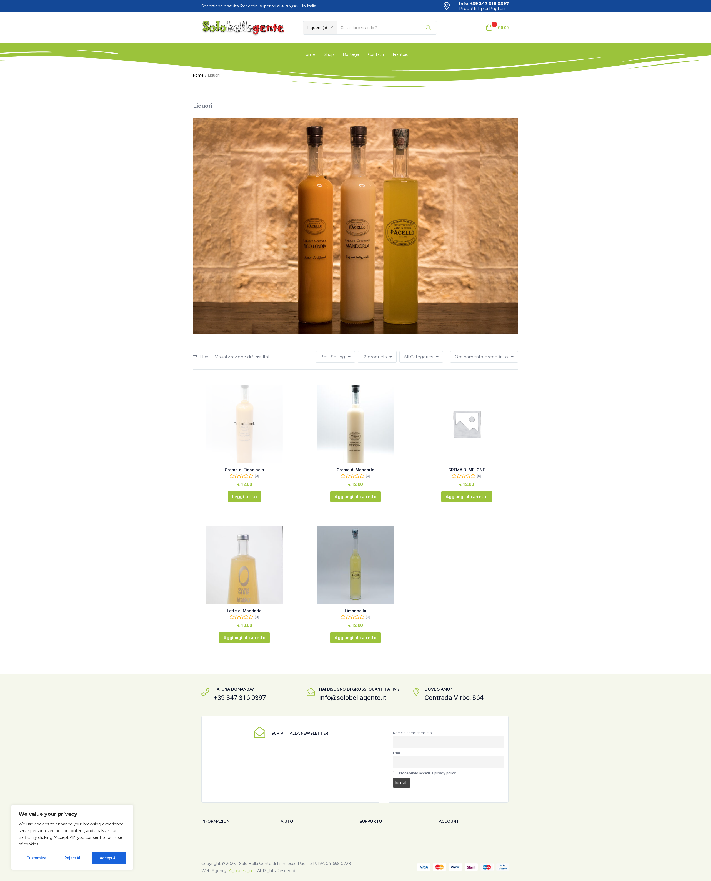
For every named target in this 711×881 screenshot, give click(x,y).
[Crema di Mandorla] (355, 424)
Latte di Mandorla (244, 610)
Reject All (72, 858)
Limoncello (355, 610)
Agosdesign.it (242, 870)
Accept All (109, 858)
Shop (329, 54)
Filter (204, 357)
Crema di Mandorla (355, 469)
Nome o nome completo (412, 733)
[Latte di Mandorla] (244, 565)
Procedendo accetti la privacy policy (427, 773)
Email (397, 753)
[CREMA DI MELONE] (466, 424)
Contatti (376, 54)
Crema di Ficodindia (244, 469)
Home (308, 54)
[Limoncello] (355, 565)
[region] (72, 837)
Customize (36, 858)
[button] (320, 27)
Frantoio (401, 54)
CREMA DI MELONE (466, 469)
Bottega (351, 54)
